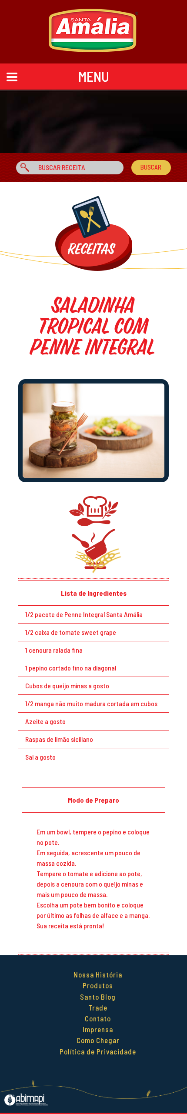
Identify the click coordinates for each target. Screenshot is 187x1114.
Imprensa (98, 1029)
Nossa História (97, 974)
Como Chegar (98, 1040)
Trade (97, 1007)
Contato (98, 1018)
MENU (93, 76)
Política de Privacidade (98, 1051)
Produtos (98, 985)
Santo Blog (98, 996)
